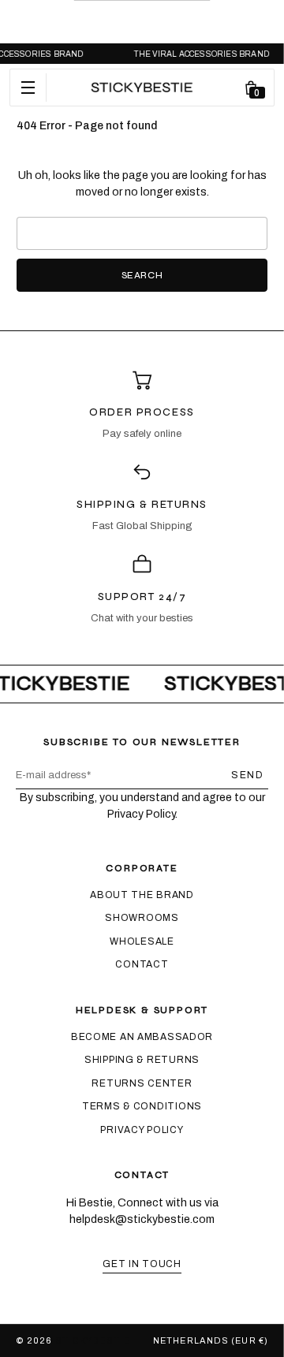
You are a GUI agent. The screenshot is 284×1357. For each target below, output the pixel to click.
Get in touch (142, 1263)
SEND (247, 775)
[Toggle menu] (28, 87)
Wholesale (142, 941)
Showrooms (141, 917)
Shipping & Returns (142, 1059)
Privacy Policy (141, 1129)
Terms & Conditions (142, 1106)
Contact (141, 964)
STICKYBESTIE (92, 1340)
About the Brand (142, 894)
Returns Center (142, 1083)
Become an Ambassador (142, 1036)
